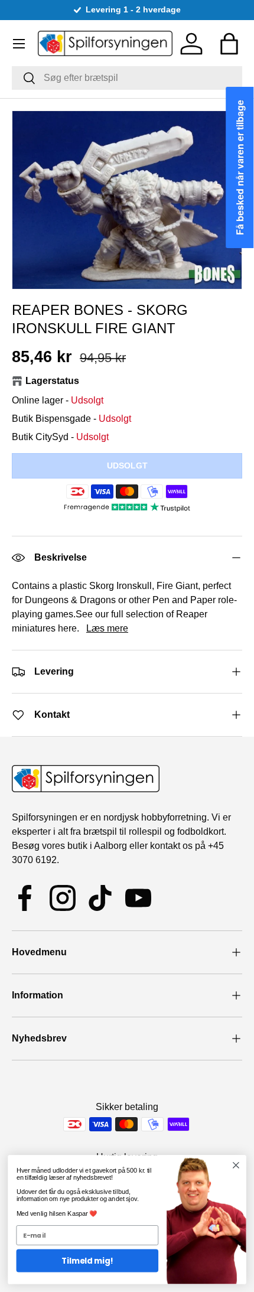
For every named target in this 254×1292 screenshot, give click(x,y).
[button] (229, 44)
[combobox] (127, 78)
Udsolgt (127, 465)
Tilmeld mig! (87, 1261)
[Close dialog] (236, 1165)
